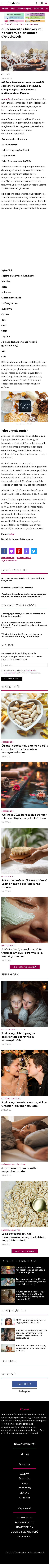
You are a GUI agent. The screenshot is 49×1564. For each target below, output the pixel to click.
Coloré (5, 74)
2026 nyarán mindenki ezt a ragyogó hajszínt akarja (30, 1321)
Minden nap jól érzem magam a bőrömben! (35, 14)
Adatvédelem (24, 1527)
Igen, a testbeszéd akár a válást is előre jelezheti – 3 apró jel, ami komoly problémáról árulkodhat (24, 625)
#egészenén (7, 24)
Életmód (5, 1099)
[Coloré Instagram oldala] (41, 3)
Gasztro (16, 1230)
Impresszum (24, 1517)
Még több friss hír (24, 1251)
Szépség (12, 946)
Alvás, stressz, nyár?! (14, 18)
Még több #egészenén (25, 967)
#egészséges (24, 558)
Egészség (5, 1030)
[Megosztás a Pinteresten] (19, 551)
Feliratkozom (11, 679)
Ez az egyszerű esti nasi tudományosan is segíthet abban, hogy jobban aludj (23, 1237)
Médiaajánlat (24, 1522)
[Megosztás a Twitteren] (34, 551)
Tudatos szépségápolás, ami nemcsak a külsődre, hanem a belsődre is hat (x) (31, 1281)
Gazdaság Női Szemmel (14, 14)
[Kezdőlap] (14, 3)
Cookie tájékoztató (24, 1531)
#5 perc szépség (24, 9)
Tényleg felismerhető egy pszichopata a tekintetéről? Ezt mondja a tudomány (21, 635)
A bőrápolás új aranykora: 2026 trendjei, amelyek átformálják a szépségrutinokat (22, 953)
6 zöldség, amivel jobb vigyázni (17, 587)
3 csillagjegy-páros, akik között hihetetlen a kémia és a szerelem (23, 615)
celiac (11, 534)
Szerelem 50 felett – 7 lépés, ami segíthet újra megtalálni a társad (31, 1348)
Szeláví (24, 1474)
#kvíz (13, 9)
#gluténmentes (9, 560)
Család (24, 1493)
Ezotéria (16, 1099)
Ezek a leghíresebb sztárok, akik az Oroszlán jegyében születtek (24, 1104)
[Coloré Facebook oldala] (36, 3)
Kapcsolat (24, 1536)
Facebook (24, 1384)
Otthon (24, 1497)
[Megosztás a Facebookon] (4, 551)
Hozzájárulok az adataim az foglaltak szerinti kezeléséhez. (22, 671)
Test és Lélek (18, 1030)
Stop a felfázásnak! (35, 18)
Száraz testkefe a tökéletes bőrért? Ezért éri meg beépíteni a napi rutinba (24, 884)
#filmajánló (38, 9)
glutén (6, 99)
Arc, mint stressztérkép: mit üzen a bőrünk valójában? (22, 579)
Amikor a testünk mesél (14, 21)
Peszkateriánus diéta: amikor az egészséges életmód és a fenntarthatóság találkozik (23, 595)
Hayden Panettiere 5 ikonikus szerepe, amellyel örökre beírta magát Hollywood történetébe (31, 1334)
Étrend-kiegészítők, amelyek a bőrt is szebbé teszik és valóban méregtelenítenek (24, 749)
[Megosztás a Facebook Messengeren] (11, 551)
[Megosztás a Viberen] (26, 551)
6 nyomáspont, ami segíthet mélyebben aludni (19, 1170)
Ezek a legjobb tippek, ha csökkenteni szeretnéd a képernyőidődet (18, 1037)
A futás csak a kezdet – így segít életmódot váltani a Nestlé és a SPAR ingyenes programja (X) (30, 1296)
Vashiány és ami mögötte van (35, 21)
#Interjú (5, 9)
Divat (4, 946)
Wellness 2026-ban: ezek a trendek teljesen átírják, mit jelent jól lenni (24, 816)
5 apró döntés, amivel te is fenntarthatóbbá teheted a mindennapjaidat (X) (30, 1270)
